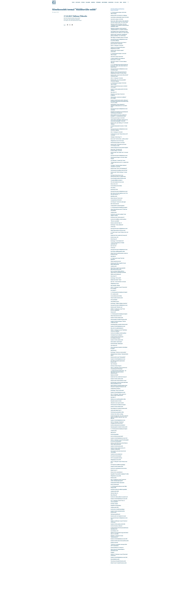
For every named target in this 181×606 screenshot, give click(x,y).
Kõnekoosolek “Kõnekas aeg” (116, 307)
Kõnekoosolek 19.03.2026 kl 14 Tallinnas (119, 15)
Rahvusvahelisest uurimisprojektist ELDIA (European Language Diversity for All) (119, 386)
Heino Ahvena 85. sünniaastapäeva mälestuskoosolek (117, 550)
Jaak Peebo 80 (113, 350)
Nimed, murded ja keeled (116, 261)
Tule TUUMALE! (114, 363)
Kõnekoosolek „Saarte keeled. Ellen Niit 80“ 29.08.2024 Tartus (119, 75)
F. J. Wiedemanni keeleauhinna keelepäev (119, 207)
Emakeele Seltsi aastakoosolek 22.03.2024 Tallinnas (119, 90)
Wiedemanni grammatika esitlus (117, 412)
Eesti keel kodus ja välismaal (116, 525)
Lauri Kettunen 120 (114, 530)
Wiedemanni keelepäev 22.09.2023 (118, 117)
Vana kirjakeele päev (115, 301)
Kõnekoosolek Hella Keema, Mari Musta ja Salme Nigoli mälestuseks (119, 443)
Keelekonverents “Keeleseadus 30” (117, 217)
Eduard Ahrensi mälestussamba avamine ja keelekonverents (119, 254)
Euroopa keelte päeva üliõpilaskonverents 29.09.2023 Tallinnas (119, 129)
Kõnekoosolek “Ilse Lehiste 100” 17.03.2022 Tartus (119, 153)
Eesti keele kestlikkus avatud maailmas (118, 219)
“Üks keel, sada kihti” (115, 221)
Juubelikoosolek (114, 196)
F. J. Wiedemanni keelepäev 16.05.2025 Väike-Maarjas (118, 54)
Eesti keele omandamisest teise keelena (119, 468)
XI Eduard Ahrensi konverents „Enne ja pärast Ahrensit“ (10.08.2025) (118, 43)
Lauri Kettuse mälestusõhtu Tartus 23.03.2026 (120, 17)
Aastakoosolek (114, 212)
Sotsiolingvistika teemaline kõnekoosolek (119, 324)
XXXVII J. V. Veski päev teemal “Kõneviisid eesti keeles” (119, 555)
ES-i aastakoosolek (114, 294)
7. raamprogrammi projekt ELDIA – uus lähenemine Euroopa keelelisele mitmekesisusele (118, 372)
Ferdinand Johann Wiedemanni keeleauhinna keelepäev (117, 337)
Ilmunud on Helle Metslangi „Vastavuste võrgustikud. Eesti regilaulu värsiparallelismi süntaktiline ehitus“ (120, 25)
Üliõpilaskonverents (115, 283)
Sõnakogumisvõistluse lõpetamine (117, 482)
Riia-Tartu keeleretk (115, 203)
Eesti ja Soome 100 (114, 237)
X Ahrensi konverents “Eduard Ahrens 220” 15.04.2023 (119, 134)
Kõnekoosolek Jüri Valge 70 (116, 222)
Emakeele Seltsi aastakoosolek (117, 317)
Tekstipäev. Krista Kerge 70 (116, 137)
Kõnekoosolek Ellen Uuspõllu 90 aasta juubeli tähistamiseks (118, 264)
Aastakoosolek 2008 (115, 491)
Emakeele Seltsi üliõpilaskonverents (118, 326)
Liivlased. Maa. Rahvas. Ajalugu (117, 414)
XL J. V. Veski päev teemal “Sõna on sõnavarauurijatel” (118, 501)
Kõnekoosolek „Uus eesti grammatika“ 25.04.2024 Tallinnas (118, 80)
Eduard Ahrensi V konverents (116, 198)
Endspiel (112, 552)
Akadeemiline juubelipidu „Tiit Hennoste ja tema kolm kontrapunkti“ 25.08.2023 (119, 120)
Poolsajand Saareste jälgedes (116, 334)
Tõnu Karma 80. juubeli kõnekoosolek (118, 561)
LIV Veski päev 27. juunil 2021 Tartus (118, 160)
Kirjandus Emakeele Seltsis (116, 400)
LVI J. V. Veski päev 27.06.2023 (117, 132)
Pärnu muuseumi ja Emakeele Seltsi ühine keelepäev (119, 348)
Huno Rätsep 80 (114, 495)
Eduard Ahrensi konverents (116, 315)
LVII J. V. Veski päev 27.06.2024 (117, 78)
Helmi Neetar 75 (114, 470)
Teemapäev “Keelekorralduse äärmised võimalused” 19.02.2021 (118, 166)
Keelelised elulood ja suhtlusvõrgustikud (119, 489)
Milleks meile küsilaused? (116, 274)
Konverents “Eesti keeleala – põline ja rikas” (119, 138)
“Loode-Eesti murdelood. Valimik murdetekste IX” (117, 243)
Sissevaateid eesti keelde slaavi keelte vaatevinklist (118, 451)
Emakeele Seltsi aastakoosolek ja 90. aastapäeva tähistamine (118, 448)
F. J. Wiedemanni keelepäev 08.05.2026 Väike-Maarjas (118, 13)
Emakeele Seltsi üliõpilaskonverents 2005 (119, 538)
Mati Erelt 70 (113, 432)
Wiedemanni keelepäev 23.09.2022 (118, 142)
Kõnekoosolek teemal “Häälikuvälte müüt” (119, 355)
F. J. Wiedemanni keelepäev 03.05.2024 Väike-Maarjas (118, 83)
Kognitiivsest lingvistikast (116, 505)
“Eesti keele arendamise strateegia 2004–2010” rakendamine (119, 545)
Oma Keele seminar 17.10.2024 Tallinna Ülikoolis (119, 62)
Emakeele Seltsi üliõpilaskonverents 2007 (119, 498)
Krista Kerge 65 (114, 239)
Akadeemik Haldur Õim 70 (116, 410)
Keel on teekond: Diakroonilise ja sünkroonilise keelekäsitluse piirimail (118, 272)
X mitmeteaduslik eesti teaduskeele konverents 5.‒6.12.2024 (118, 59)
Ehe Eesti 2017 (113, 245)
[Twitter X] (70, 25)
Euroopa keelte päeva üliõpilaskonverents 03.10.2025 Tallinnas (119, 40)
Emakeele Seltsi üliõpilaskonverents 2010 (119, 438)
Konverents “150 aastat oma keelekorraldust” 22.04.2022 (116, 150)
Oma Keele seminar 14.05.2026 (117, 19)
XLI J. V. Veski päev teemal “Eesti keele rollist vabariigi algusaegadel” (118, 480)
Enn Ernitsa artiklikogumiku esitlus (118, 251)
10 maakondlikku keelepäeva (116, 180)
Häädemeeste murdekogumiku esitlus (118, 399)
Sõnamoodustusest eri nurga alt (117, 547)
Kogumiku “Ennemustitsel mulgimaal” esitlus (120, 473)
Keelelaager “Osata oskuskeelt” (117, 224)
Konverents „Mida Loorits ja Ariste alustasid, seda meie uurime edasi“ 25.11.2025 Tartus (119, 21)
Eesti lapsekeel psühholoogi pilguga (118, 464)
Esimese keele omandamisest (116, 472)
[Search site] (128, 2)
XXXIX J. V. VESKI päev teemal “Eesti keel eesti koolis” (119, 521)
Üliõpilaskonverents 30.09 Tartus (117, 140)
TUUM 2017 (113, 247)
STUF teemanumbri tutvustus (116, 457)
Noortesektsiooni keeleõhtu (116, 185)
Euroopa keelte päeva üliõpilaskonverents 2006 (119, 518)
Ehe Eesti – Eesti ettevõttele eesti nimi (118, 281)
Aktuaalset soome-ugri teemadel (117, 402)
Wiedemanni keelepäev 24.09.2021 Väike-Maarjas (119, 158)
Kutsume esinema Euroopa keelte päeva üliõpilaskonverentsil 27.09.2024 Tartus (119, 72)
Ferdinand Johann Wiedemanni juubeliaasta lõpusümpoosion (119, 528)
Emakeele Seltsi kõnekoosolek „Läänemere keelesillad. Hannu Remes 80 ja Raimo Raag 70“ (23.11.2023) (119, 101)
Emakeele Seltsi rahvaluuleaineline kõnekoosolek (118, 512)
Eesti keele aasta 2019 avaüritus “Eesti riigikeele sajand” (118, 215)
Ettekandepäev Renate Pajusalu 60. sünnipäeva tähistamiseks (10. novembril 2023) (119, 105)
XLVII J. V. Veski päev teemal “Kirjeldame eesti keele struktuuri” (119, 330)
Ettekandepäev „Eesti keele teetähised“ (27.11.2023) (118, 98)
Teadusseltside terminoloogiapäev (117, 205)
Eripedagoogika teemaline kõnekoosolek (119, 426)
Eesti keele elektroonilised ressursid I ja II (119, 496)
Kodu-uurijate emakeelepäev (116, 341)
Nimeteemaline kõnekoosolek (117, 297)
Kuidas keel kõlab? (114, 375)
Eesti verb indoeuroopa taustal (117, 436)
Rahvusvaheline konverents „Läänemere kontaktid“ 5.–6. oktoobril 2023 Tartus (119, 115)
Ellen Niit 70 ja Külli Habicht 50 (117, 328)
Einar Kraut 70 (113, 276)
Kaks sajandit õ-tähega (115, 285)
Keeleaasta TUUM (114, 189)
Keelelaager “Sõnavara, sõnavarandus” (118, 352)
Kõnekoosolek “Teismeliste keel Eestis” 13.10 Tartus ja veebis (118, 145)
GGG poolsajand (114, 299)
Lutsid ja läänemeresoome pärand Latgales (119, 147)
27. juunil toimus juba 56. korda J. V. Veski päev (119, 126)
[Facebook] (67, 25)
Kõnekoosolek (113, 477)
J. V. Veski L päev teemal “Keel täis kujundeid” (117, 259)
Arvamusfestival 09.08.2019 (116, 200)
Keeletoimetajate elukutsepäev (117, 343)
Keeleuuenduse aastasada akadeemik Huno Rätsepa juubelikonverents (119, 383)
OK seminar (113, 187)
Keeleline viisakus (114, 503)
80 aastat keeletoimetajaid (116, 455)
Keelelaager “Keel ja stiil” (116, 277)
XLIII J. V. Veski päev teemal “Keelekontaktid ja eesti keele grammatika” (119, 440)
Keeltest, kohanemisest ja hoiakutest (118, 425)
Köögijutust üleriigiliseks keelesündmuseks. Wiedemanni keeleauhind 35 (119, 112)
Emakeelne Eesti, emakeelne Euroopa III (119, 235)
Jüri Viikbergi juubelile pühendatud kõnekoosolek (118, 361)
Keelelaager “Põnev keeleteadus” (117, 390)
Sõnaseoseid (113, 312)
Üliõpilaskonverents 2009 (116, 459)
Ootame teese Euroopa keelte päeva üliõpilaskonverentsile (118, 48)
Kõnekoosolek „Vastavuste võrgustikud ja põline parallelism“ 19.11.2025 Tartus (119, 35)
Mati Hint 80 (113, 256)
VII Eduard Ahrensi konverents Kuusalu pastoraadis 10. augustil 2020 (118, 176)
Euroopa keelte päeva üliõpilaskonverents (119, 155)
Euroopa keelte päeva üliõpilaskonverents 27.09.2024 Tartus (119, 69)
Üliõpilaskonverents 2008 (116, 475)
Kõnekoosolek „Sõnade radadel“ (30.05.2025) (117, 51)
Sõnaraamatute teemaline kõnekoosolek (119, 319)
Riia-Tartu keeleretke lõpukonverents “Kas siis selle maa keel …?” (119, 194)
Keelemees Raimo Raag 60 (116, 365)
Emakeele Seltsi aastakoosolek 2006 (118, 524)
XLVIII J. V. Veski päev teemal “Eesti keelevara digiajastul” (118, 309)
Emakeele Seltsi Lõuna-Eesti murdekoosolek (119, 540)
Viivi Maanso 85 (114, 345)
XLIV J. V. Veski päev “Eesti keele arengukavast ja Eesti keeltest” (117, 422)
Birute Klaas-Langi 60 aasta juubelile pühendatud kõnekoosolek (118, 269)
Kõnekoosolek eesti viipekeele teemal (118, 516)
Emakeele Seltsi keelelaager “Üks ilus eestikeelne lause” (118, 322)
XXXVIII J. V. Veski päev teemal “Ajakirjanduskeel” (117, 536)
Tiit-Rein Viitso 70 (114, 493)
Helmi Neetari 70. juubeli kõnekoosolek (118, 562)
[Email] (72, 25)
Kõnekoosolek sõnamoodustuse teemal (118, 380)
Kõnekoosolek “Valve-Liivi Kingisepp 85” (119, 168)
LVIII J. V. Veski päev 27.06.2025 (117, 45)
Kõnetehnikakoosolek (115, 559)
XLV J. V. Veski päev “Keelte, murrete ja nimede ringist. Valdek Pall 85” (118, 395)
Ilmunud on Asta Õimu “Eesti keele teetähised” (118, 95)
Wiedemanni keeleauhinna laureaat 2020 (119, 170)
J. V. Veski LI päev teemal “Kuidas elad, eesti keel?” (119, 233)
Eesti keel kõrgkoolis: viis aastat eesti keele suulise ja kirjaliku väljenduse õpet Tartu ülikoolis (119, 417)
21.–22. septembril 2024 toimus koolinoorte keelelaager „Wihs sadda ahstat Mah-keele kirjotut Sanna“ (119, 66)
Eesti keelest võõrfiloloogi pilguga (117, 509)
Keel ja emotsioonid (115, 484)
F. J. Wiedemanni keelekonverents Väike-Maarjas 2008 (119, 487)
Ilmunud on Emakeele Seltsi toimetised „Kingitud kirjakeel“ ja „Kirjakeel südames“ (119, 29)
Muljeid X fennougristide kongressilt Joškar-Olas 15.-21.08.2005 (119, 533)
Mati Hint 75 (113, 397)
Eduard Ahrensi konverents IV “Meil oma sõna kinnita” (119, 210)
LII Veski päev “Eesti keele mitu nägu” (118, 201)
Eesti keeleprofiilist (114, 434)
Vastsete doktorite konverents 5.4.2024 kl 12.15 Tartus (119, 86)
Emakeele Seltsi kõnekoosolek (117, 446)
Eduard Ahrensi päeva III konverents (118, 230)
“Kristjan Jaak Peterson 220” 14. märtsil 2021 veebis (119, 163)
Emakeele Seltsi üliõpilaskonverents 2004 (119, 557)
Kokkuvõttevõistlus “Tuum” (116, 279)
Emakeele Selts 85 (114, 542)
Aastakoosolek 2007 (115, 507)
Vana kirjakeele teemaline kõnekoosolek (119, 408)
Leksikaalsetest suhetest (115, 388)
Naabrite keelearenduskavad (116, 454)
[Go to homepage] (54, 2)
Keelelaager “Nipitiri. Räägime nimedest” (119, 303)
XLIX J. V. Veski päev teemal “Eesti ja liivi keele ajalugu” (119, 288)
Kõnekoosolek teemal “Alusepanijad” (118, 357)
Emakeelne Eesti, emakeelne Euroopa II (119, 376)
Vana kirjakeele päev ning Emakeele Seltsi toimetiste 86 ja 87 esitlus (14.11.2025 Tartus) (120, 32)
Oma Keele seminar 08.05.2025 (117, 56)
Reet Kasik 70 (113, 290)
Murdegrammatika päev (115, 514)
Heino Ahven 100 (114, 183)
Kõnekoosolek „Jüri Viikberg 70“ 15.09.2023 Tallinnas (119, 123)
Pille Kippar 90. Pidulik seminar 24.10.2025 (119, 37)
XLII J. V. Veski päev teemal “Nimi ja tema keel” (119, 462)
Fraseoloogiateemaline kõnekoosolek (118, 178)
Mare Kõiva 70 (113, 92)
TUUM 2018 (113, 226)
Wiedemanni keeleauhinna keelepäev (118, 404)
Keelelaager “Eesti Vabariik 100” (117, 240)
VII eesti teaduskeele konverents (117, 182)
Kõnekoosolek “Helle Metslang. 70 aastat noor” (119, 173)
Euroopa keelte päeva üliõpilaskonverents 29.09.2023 (119, 109)
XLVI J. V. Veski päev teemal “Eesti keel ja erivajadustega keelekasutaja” (119, 368)
